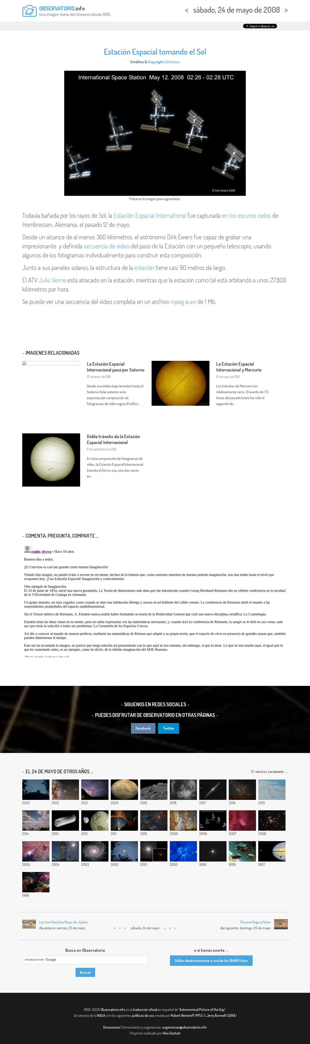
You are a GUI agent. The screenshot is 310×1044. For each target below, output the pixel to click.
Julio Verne (52, 280)
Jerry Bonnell (216, 1015)
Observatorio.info (113, 1009)
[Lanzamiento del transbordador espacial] (271, 789)
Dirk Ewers (172, 62)
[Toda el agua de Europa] (94, 820)
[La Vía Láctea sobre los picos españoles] (242, 789)
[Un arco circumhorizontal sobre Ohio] (35, 820)
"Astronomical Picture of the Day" (202, 1009)
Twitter (168, 728)
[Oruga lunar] (65, 820)
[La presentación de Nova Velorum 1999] (212, 851)
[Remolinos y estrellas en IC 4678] (35, 851)
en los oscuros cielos (246, 215)
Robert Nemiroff (182, 1015)
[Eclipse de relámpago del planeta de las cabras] (94, 789)
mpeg (177, 301)
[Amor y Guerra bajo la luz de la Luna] (124, 851)
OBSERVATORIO (57, 8)
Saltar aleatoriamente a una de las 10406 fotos (211, 960)
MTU (199, 1015)
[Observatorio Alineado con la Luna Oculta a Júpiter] (35, 789)
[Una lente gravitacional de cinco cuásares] (271, 820)
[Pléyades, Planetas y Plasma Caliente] (183, 851)
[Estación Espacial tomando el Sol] (212, 820)
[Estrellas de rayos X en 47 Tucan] (153, 851)
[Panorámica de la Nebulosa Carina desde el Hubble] (183, 820)
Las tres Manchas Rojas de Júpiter (63, 922)
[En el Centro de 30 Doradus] (35, 882)
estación (144, 267)
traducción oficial (145, 1009)
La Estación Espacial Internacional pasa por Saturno (115, 367)
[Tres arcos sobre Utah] (124, 820)
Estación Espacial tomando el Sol (155, 51)
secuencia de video (106, 246)
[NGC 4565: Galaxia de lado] (212, 789)
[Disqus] (155, 600)
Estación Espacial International (149, 215)
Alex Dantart (171, 1033)
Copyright (156, 62)
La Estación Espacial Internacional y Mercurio (238, 367)
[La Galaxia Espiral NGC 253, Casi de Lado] (94, 851)
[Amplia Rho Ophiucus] (153, 820)
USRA (231, 1015)
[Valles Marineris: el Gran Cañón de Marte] (124, 789)
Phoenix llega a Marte (255, 922)
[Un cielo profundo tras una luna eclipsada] (65, 789)
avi (193, 301)
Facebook (143, 728)
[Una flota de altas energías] (242, 851)
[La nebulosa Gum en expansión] (183, 789)
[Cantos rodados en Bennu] (153, 789)
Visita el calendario (269, 772)
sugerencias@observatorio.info (184, 1027)
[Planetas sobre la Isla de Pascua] (65, 851)
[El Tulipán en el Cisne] (242, 820)
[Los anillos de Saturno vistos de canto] (271, 851)
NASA (101, 1015)
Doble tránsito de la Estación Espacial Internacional (113, 439)
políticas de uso (143, 1015)
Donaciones (111, 1027)
